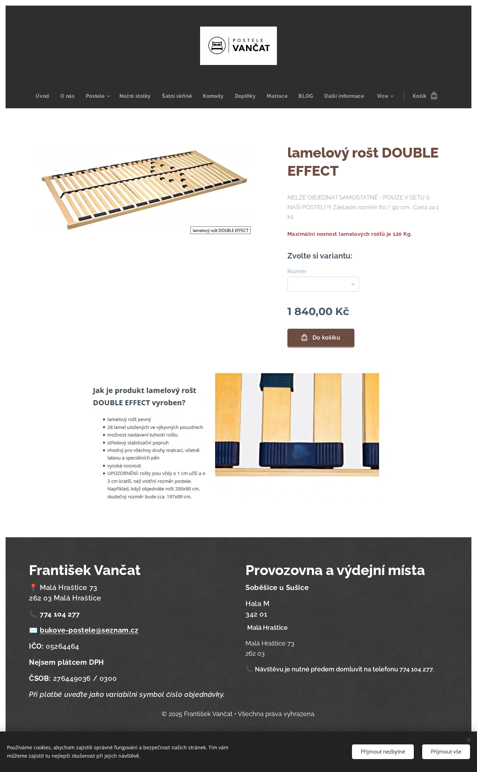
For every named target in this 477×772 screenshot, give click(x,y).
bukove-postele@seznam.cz (89, 630)
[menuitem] (45, 96)
